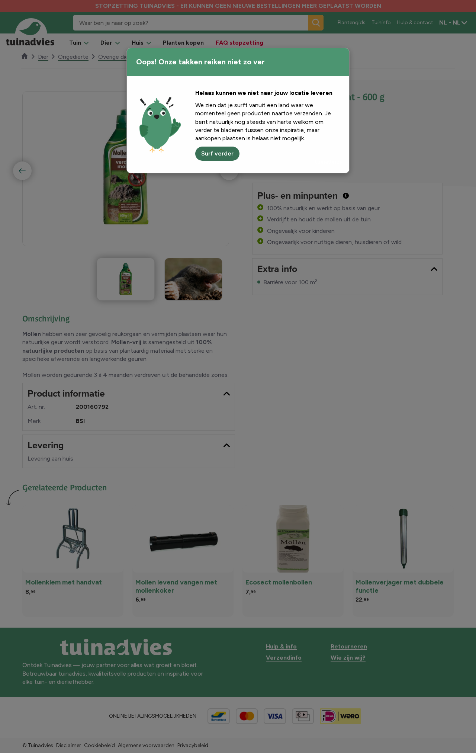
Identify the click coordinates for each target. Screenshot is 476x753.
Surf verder (217, 153)
